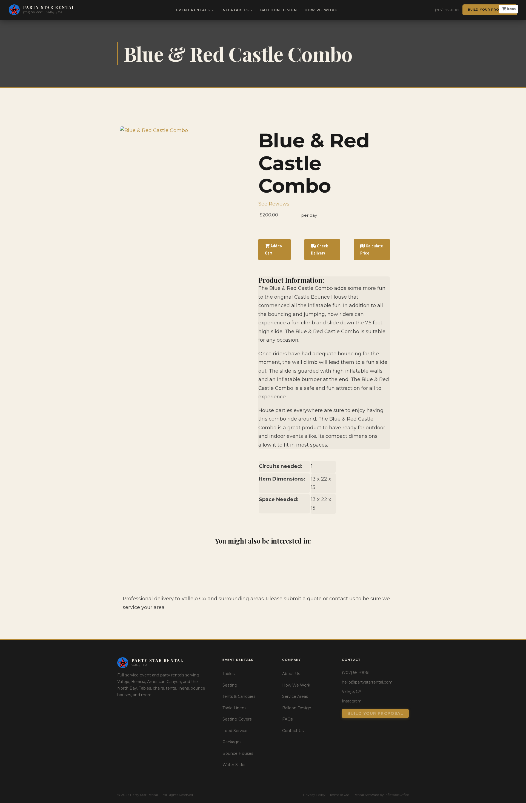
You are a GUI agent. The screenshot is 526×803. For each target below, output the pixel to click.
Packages (231, 741)
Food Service (234, 730)
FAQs (287, 719)
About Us (291, 673)
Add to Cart (273, 250)
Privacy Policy (314, 795)
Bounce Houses (237, 753)
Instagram (352, 701)
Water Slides (234, 764)
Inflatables (235, 10)
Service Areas (295, 696)
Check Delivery (319, 250)
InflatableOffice (397, 795)
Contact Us (293, 730)
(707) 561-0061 (447, 10)
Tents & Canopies (238, 696)
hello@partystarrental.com (367, 682)
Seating (229, 685)
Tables (228, 673)
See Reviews (273, 204)
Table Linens (234, 707)
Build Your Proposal (490, 10)
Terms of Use (339, 795)
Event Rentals (193, 10)
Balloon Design (278, 10)
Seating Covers (236, 719)
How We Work (321, 10)
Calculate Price (371, 250)
